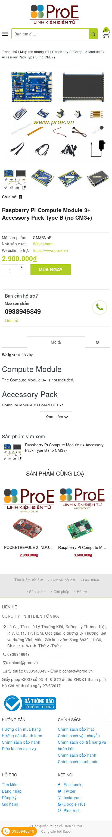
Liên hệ (11, 320)
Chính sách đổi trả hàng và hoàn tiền (82, 745)
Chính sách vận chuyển (79, 735)
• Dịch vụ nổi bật (61, 579)
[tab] (56, 342)
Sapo (67, 831)
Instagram (72, 797)
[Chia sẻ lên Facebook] (20, 196)
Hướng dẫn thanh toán (22, 735)
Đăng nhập (11, 791)
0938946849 (23, 311)
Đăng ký (9, 797)
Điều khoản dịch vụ (19, 748)
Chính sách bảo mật (76, 729)
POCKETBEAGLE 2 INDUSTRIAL (33, 547)
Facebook (72, 784)
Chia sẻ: (10, 196)
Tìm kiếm (10, 784)
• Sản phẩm (36, 591)
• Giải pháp (60, 591)
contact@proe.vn (22, 662)
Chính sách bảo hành (21, 742)
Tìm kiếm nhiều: (28, 579)
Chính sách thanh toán (78, 761)
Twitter (69, 791)
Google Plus (74, 804)
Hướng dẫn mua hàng (21, 729)
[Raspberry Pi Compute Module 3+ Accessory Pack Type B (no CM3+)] (12, 452)
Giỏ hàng (10, 804)
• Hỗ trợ (80, 591)
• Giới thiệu (90, 579)
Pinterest (71, 810)
